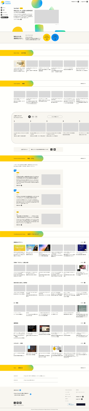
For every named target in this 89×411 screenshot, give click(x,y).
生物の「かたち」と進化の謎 (21, 262)
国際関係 (16, 323)
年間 (36, 116)
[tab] (55, 24)
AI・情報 (16, 303)
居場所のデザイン (18, 242)
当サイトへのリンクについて (80, 392)
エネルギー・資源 (18, 343)
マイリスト (67, 400)
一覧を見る (82, 83)
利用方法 (77, 389)
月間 (33, 116)
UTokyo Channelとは (68, 389)
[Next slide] (60, 16)
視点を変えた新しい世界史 (20, 282)
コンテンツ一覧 (67, 394)
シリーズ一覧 (67, 392)
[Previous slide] (11, 16)
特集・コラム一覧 (67, 396)
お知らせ (66, 398)
